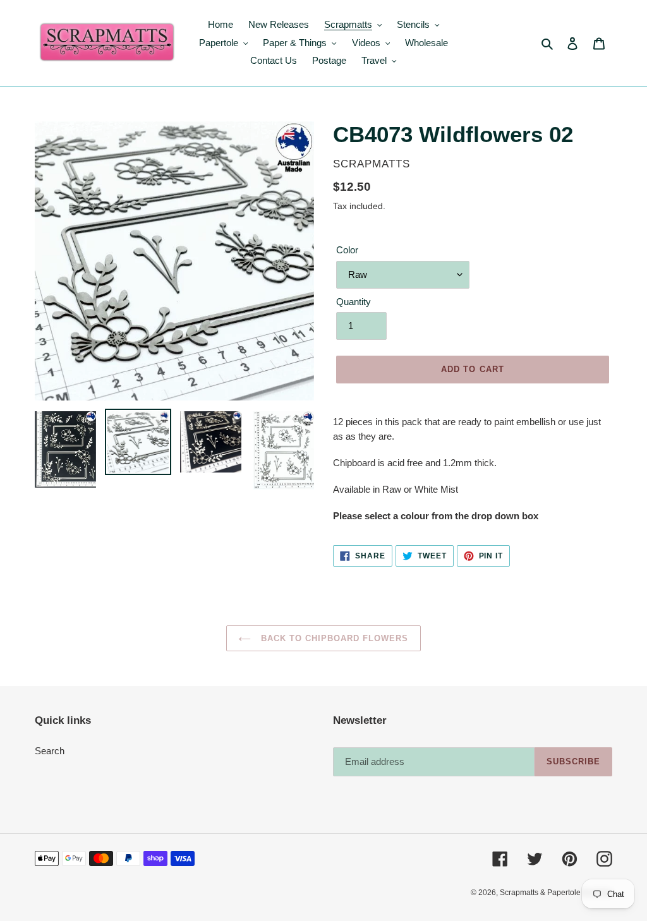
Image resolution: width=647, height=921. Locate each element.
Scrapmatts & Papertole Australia (556, 892)
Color (347, 249)
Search (49, 750)
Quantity (353, 301)
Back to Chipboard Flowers (332, 638)
